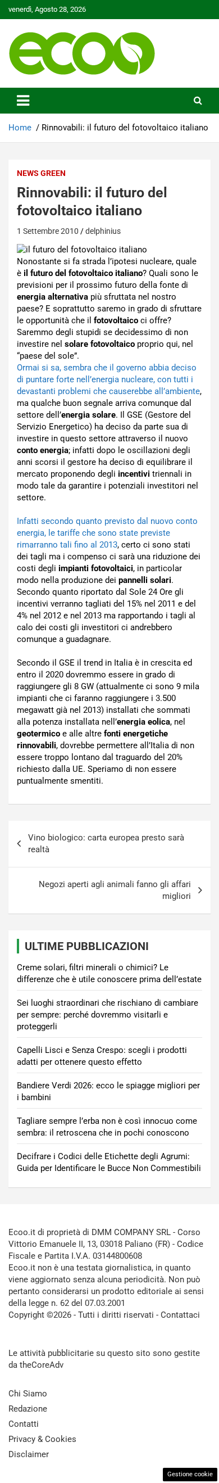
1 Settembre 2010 (48, 231)
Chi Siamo (27, 1394)
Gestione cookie (190, 1474)
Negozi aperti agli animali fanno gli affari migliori (115, 890)
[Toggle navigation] (23, 101)
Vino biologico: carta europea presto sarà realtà (106, 843)
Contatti (23, 1424)
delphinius (103, 231)
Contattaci (180, 1315)
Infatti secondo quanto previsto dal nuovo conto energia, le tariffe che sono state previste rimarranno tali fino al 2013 (107, 533)
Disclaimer (28, 1454)
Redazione (27, 1409)
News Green (41, 173)
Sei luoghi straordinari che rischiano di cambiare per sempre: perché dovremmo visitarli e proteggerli (107, 1015)
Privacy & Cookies (42, 1439)
